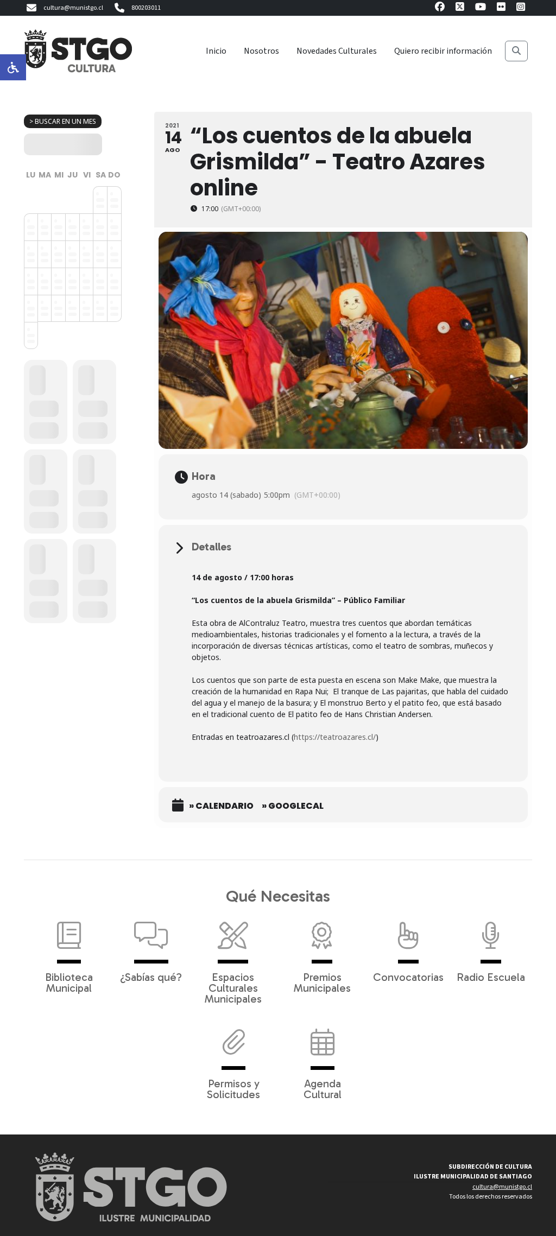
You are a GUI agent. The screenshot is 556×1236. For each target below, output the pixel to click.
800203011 (146, 7)
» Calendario (221, 806)
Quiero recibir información (443, 51)
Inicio (216, 51)
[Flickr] (501, 8)
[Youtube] (480, 8)
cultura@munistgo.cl (73, 7)
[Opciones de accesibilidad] (13, 67)
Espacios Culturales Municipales (233, 987)
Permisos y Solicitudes (233, 1088)
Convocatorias (408, 977)
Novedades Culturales (336, 51)
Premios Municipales (322, 982)
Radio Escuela (491, 977)
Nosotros (261, 51)
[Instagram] (521, 8)
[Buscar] (516, 51)
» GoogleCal (293, 806)
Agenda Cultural (323, 1088)
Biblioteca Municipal (69, 982)
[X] (460, 8)
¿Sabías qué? (151, 977)
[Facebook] (439, 8)
